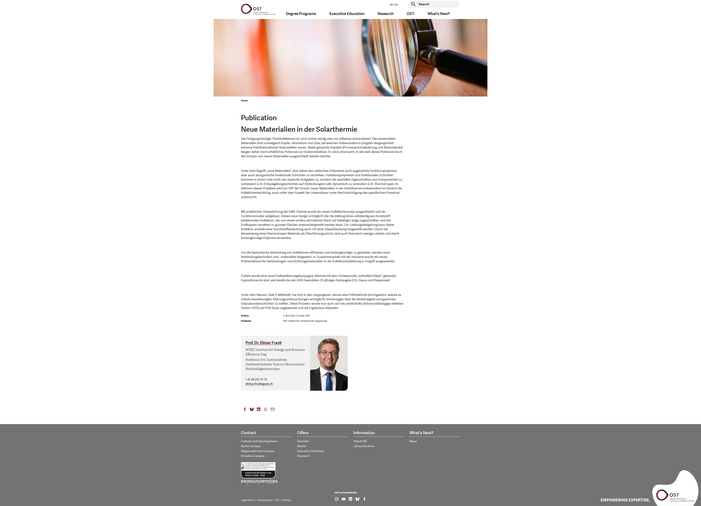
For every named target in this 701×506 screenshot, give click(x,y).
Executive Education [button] (346, 13)
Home (244, 100)
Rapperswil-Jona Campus (257, 451)
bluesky (252, 410)
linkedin (259, 410)
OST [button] (410, 13)
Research (303, 456)
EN (396, 4)
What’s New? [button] (439, 13)
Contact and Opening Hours (259, 441)
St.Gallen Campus (253, 456)
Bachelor (303, 441)
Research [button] (386, 13)
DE (391, 4)
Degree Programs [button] (301, 13)
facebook (245, 410)
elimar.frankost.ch (259, 384)
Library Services (363, 446)
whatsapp (266, 410)
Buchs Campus (251, 446)
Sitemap (286, 500)
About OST (360, 441)
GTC (277, 500)
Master (302, 446)
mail (273, 410)
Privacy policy (264, 500)
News (413, 441)
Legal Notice (247, 500)
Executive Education (310, 451)
